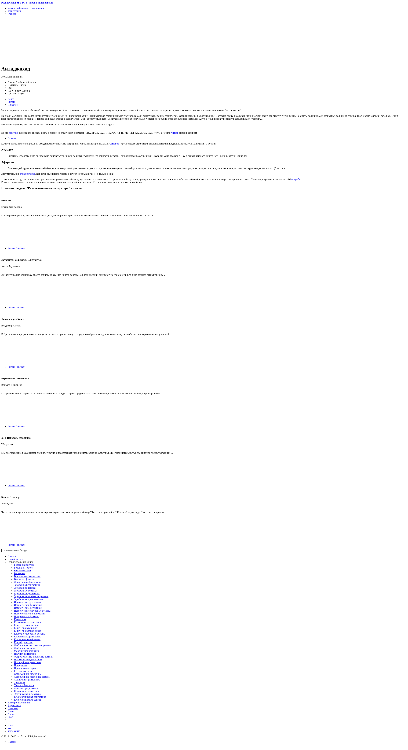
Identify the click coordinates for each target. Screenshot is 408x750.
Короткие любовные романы (29, 633)
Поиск (11, 711)
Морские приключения (26, 651)
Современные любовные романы (32, 676)
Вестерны (19, 573)
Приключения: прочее (26, 668)
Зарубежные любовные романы (31, 596)
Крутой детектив (23, 642)
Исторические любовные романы (32, 610)
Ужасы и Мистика (24, 685)
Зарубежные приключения (28, 599)
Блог (10, 717)
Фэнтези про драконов (26, 688)
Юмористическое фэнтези (28, 699)
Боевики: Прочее (23, 567)
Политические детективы (28, 659)
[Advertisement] (97, 40)
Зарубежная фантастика (27, 585)
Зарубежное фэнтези (25, 587)
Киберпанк (20, 619)
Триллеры (19, 682)
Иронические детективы (27, 602)
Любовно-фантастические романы (32, 645)
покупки (13, 132)
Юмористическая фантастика (30, 696)
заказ (10, 728)
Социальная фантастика (27, 679)
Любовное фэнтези (24, 648)
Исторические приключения (29, 613)
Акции (11, 714)
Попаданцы (20, 665)
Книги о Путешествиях (27, 625)
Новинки (13, 708)
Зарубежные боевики (25, 590)
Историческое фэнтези (26, 616)
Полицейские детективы (27, 662)
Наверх (12, 741)
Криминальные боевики (27, 639)
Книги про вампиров (25, 628)
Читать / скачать (16, 248)
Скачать (12, 138)
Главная (12, 556)
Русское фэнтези (23, 671)
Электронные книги (19, 702)
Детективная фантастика (27, 582)
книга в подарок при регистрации (26, 8)
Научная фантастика (25, 653)
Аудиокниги (14, 705)
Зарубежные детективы (27, 593)
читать (174, 132)
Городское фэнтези (24, 579)
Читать (11, 101)
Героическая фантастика (27, 576)
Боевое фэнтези (22, 570)
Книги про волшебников (27, 630)
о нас (10, 725)
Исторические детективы (28, 607)
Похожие (13, 104)
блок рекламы (27, 173)
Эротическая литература (27, 694)
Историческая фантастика (28, 605)
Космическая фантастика (27, 636)
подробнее (297, 179)
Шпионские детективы (26, 691)
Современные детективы (27, 673)
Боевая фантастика (24, 564)
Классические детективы (27, 622)
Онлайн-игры (15, 559)
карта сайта (14, 731)
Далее (11, 99)
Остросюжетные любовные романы (33, 656)
